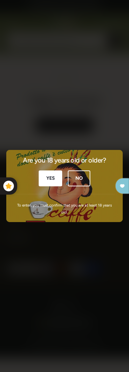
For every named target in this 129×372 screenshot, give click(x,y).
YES (50, 178)
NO (79, 178)
